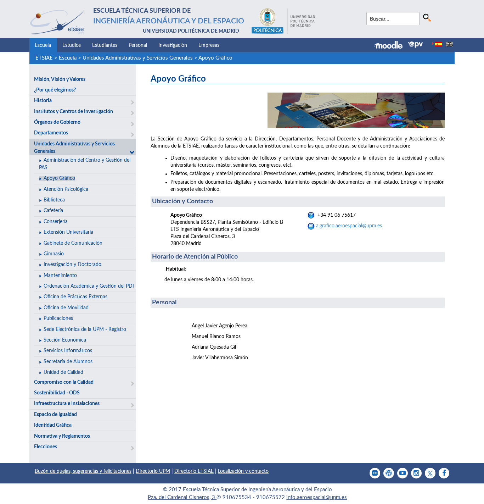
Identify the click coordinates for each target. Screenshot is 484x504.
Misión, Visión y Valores (59, 79)
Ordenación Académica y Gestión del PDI (89, 286)
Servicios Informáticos (68, 350)
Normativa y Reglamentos (62, 436)
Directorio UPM (153, 471)
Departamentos (51, 133)
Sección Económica (65, 340)
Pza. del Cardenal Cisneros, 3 (182, 497)
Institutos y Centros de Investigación (73, 111)
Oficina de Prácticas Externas (75, 296)
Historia (43, 100)
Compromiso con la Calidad (64, 382)
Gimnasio (54, 253)
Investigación (172, 45)
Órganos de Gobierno (57, 122)
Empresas (208, 45)
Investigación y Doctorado (72, 264)
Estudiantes (104, 45)
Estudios (71, 45)
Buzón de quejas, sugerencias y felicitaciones (83, 471)
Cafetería (53, 210)
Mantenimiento (60, 275)
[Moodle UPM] (391, 45)
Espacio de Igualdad (55, 414)
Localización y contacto (243, 471)
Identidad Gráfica (53, 425)
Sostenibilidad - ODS (57, 393)
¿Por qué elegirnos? (55, 90)
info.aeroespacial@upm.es (316, 497)
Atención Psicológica (66, 189)
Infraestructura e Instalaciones (67, 403)
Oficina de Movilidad (66, 307)
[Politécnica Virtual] (415, 44)
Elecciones (45, 446)
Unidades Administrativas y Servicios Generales (138, 58)
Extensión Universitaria (68, 232)
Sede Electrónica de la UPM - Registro (85, 329)
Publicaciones (58, 318)
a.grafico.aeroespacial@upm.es (349, 225)
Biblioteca (54, 200)
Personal (138, 45)
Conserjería (56, 221)
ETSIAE (44, 58)
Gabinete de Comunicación (73, 243)
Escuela (43, 45)
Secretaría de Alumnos (68, 361)
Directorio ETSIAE (194, 471)
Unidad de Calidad (63, 372)
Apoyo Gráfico (215, 58)
